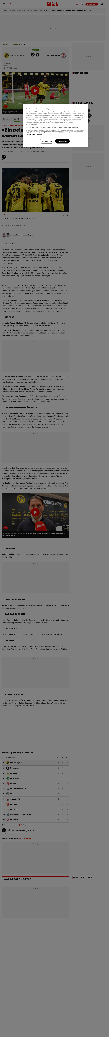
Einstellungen (47, 141)
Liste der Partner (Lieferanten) (34, 134)
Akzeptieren (62, 141)
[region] (55, 125)
